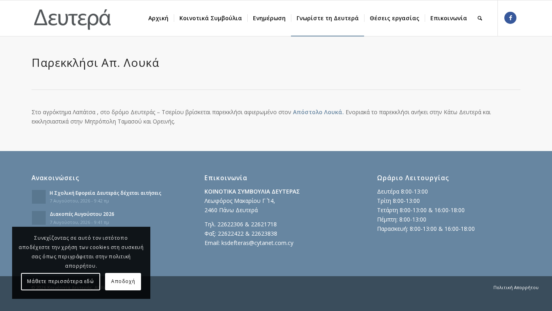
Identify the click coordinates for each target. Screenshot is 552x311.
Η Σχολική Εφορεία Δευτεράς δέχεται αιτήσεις (105, 193)
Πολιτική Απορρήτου (516, 287)
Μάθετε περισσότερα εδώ (60, 281)
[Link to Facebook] (510, 18)
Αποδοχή (123, 281)
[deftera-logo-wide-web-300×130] (73, 18)
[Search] (479, 18)
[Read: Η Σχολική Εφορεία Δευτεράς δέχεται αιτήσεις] (39, 197)
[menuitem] (158, 18)
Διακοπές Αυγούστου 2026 (82, 214)
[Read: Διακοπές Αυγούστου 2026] (39, 218)
